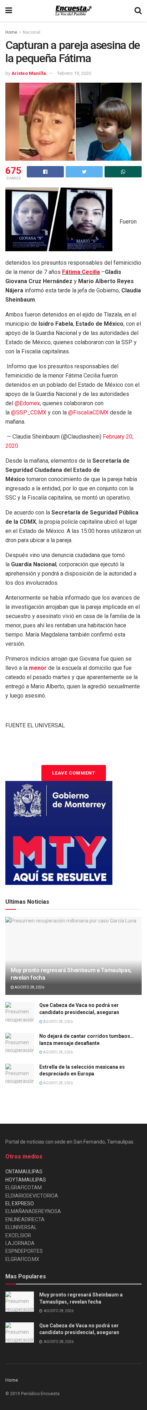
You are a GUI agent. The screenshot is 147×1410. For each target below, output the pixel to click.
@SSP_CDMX (28, 412)
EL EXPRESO (19, 1203)
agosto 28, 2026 (29, 987)
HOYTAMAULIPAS (25, 1180)
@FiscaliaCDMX (88, 412)
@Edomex (27, 403)
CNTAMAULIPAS (23, 1171)
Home (11, 32)
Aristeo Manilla (28, 73)
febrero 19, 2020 (74, 73)
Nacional (31, 32)
